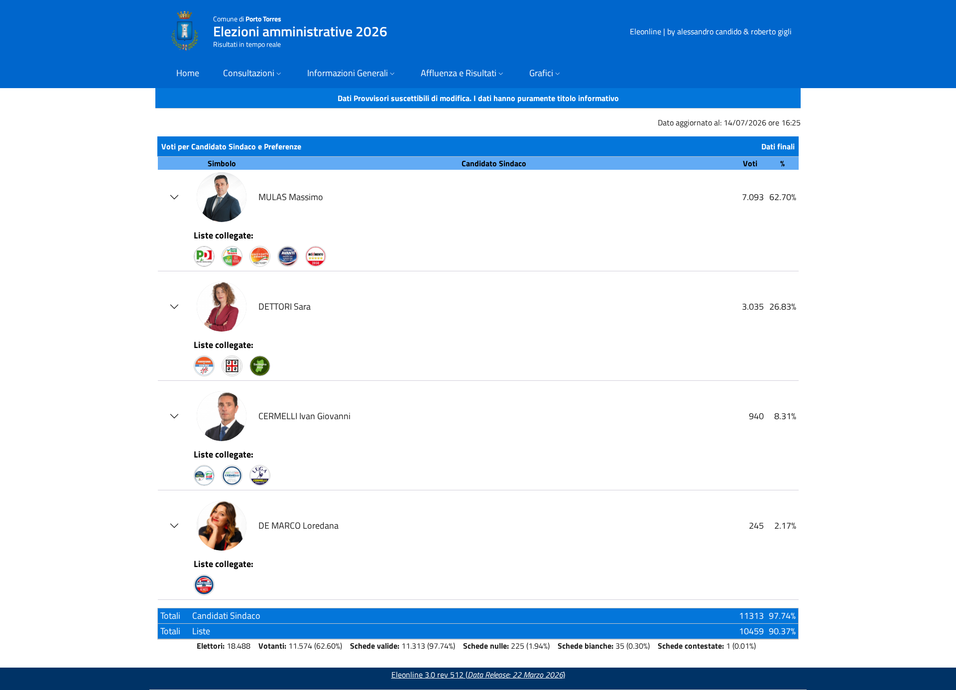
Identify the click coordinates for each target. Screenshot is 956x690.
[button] (253, 74)
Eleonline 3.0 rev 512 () (478, 675)
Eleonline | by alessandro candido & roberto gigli (711, 31)
